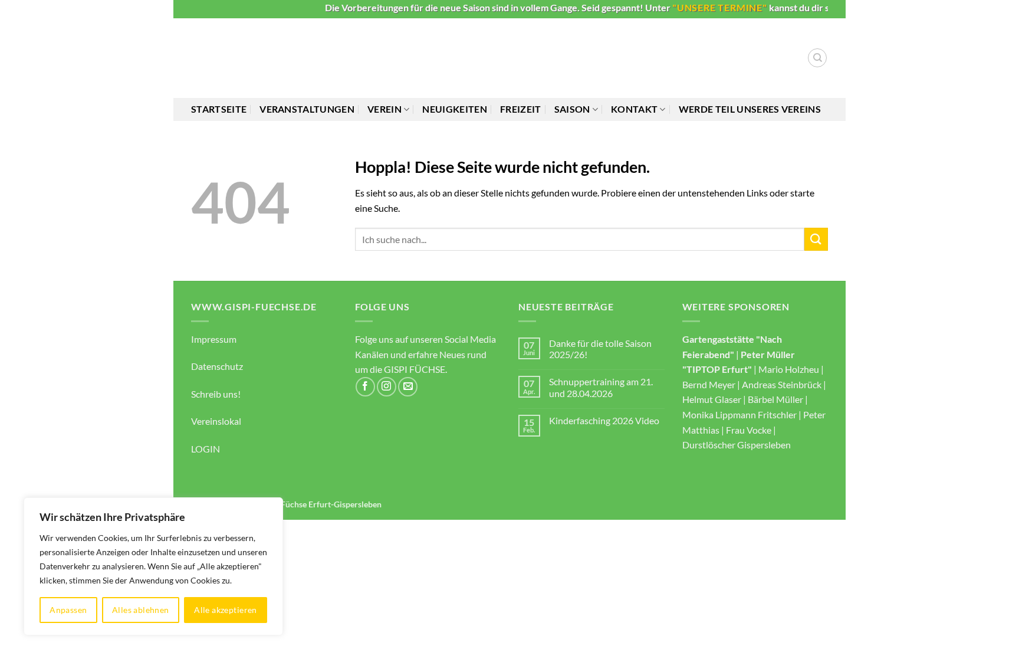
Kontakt (634, 108)
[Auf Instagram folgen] (386, 386)
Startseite (218, 108)
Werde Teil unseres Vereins (750, 108)
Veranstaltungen (306, 108)
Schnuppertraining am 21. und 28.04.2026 (601, 387)
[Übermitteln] (816, 239)
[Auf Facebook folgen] (365, 386)
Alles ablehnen (140, 610)
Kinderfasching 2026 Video (604, 420)
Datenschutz (217, 366)
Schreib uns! (216, 393)
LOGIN (205, 448)
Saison (572, 108)
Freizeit (520, 108)
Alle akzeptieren (225, 610)
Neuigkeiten (454, 108)
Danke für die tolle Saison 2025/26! (600, 348)
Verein (384, 108)
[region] (153, 566)
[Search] (817, 57)
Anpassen (68, 610)
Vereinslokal (216, 421)
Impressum (213, 339)
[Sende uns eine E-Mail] (408, 386)
